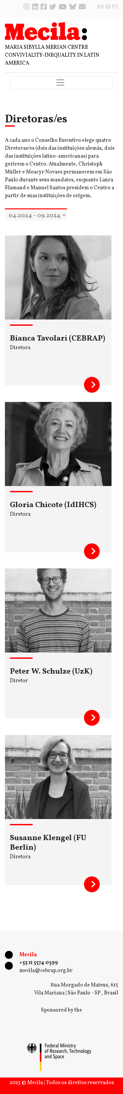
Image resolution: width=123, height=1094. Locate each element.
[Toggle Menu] (61, 83)
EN (100, 7)
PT (115, 7)
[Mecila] (46, 31)
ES (108, 7)
